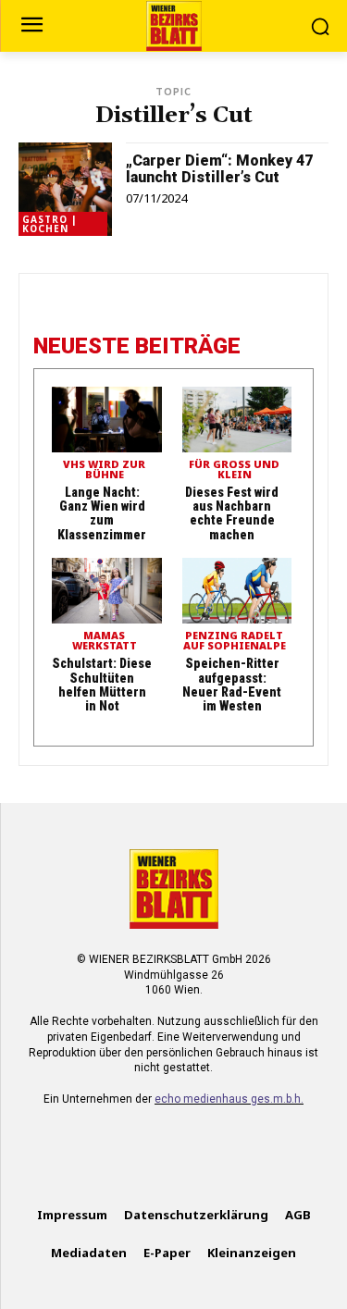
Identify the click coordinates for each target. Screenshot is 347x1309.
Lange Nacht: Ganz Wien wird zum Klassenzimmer (101, 513)
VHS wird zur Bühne (104, 470)
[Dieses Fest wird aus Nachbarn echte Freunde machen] (237, 419)
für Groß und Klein (234, 470)
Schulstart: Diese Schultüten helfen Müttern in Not (102, 684)
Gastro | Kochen (50, 224)
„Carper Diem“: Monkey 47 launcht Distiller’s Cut (219, 169)
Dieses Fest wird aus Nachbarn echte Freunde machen (232, 513)
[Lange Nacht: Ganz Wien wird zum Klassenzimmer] (107, 419)
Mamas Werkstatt (104, 641)
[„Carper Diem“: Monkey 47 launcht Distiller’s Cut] (65, 189)
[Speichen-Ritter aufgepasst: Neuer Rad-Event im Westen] (237, 591)
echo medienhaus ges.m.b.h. (229, 1099)
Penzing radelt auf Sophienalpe (234, 641)
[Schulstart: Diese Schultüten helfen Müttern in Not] (107, 591)
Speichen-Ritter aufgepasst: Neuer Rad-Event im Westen (231, 684)
